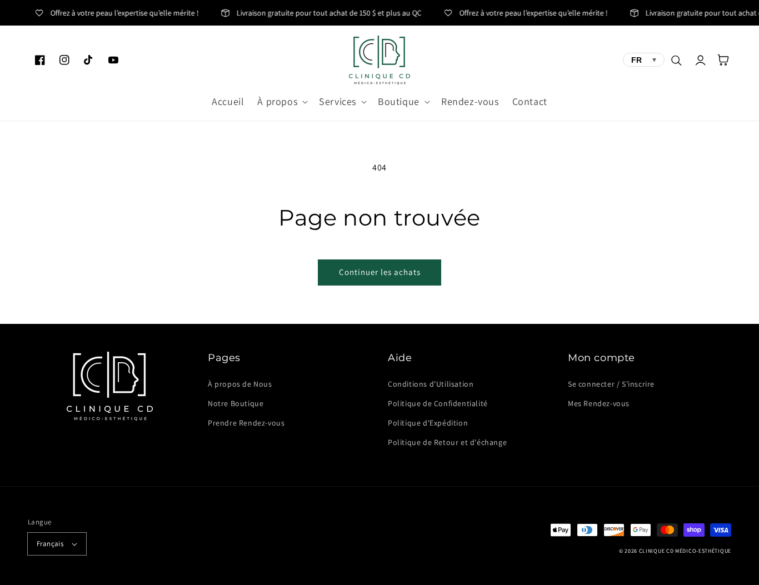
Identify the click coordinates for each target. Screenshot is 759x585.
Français (50, 543)
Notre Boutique (235, 403)
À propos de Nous (240, 384)
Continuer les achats (380, 272)
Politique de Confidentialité (438, 403)
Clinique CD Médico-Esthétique (685, 550)
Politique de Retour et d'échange (447, 442)
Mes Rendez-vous (599, 403)
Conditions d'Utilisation (430, 384)
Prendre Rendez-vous (246, 423)
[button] (281, 101)
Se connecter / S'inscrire (611, 384)
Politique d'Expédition (428, 423)
